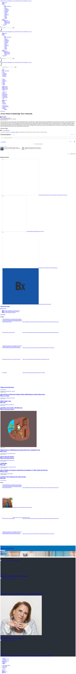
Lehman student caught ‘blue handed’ (45, 304)
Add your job (3, 308)
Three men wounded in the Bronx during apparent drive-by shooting (34, 372)
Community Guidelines (15, 132)
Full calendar (3, 550)
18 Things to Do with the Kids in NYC (14, 576)
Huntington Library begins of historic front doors (22, 507)
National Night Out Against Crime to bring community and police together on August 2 (53, 194)
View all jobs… (3, 314)
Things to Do (5, 20)
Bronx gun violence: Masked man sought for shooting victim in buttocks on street (36, 359)
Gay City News (5, 97)
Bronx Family (4, 93)
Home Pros (5, 671)
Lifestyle (6, 13)
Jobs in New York (5, 306)
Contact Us (4, 55)
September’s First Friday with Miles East (11, 408)
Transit (6, 18)
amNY (3, 92)
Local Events (7, 21)
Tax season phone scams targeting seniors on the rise (35, 231)
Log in (71, 134)
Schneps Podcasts (3, 635)
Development (7, 40)
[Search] (0, 26)
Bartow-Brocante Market (7, 457)
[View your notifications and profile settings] (1, 29)
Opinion (6, 17)
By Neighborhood (8, 6)
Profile (8, 130)
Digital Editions (5, 105)
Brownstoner (4, 95)
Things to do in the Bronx (7, 387)
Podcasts (3, 108)
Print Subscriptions (5, 106)
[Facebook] (2, 663)
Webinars (4, 107)
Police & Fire (7, 14)
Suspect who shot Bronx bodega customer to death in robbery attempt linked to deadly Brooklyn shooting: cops (41, 332)
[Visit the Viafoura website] (73, 153)
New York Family (3, 573)
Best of (3, 19)
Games (6, 54)
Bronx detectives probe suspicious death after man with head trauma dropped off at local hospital (38, 347)
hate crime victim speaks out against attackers (48, 267)
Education (6, 41)
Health (6, 12)
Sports (6, 16)
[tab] (3, 141)
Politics (6, 15)
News (3, 4)
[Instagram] (6, 109)
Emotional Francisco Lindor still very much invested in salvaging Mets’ (21, 593)
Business (6, 8)
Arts (5, 7)
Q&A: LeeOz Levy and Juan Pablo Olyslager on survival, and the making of (26, 655)
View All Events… (3, 480)
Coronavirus (7, 9)
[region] (38, 144)
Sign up (74, 134)
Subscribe (4, 103)
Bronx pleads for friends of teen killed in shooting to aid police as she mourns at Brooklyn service (41, 321)
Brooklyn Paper (5, 94)
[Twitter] (5, 109)
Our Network (4, 91)
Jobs (4, 3)
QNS (3, 98)
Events (4, 672)
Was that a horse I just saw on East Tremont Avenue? (21, 517)
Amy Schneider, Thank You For (12, 638)
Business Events (7, 23)
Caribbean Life (4, 96)
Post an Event (7, 22)
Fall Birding (3, 464)
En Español (6, 11)
